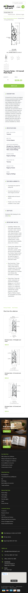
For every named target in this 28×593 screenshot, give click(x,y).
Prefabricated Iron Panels (6, 465)
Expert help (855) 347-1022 (10, 540)
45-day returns (7, 537)
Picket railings (4, 492)
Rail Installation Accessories (7, 483)
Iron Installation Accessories (7, 463)
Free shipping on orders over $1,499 (12, 533)
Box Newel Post (4, 474)
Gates (2, 501)
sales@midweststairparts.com (12, 551)
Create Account (11, 14)
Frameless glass (4, 499)
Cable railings (4, 494)
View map (14, 580)
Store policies (19, 586)
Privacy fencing (4, 503)
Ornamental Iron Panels (12, 18)
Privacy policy (4, 587)
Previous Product (7, 307)
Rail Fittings (3, 481)
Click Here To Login (20, 14)
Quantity (6, 77)
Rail (2, 479)
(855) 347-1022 (14, 555)
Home (5, 18)
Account (3, 515)
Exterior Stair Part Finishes (7, 523)
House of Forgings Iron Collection (8, 460)
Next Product (15, 307)
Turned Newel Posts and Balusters (8, 476)
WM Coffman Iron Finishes (7, 517)
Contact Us (3, 510)
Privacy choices (13, 587)
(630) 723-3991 (12, 558)
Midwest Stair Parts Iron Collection (9, 458)
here (9, 215)
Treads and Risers (5, 485)
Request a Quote (5, 513)
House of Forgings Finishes (7, 521)
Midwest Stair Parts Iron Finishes (8, 519)
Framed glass (4, 497)
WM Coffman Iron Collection (7, 456)
